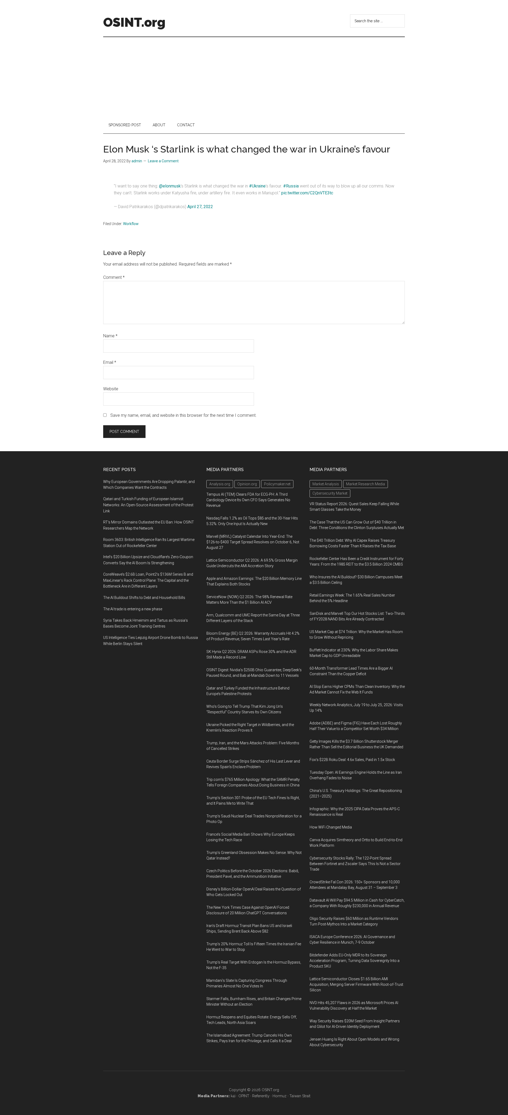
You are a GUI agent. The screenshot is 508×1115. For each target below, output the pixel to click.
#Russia (291, 186)
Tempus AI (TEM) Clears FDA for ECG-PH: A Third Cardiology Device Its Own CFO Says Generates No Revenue (248, 500)
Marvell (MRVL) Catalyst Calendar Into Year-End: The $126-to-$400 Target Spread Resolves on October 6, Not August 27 (252, 542)
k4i (233, 1096)
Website (110, 388)
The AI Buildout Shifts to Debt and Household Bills (144, 597)
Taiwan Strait (299, 1096)
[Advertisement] (254, 77)
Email (109, 362)
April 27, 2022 (200, 206)
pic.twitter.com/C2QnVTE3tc (307, 192)
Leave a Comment (163, 161)
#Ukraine (257, 186)
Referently (261, 1096)
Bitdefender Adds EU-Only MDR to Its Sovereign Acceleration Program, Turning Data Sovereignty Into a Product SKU (355, 960)
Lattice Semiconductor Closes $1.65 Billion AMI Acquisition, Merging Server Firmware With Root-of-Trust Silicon (356, 984)
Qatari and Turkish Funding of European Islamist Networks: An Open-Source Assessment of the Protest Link (148, 505)
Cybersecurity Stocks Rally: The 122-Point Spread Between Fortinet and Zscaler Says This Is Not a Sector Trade (355, 863)
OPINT (243, 1096)
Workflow (131, 224)
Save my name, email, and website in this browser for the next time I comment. (183, 415)
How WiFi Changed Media (331, 827)
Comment (114, 277)
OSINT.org (134, 22)
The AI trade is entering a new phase (132, 609)
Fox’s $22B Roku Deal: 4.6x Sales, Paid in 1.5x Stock (352, 760)
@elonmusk (170, 186)
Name (110, 335)
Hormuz (280, 1096)
